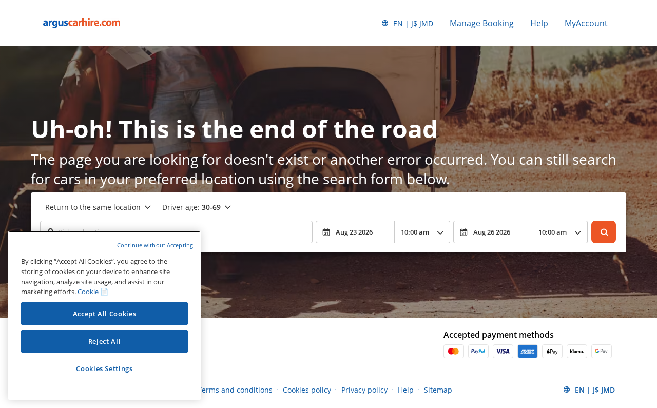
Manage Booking (482, 23)
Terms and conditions (235, 390)
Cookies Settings (104, 368)
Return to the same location (93, 207)
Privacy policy (364, 390)
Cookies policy (307, 390)
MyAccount (586, 23)
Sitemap (438, 390)
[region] (104, 315)
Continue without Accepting (155, 245)
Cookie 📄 (93, 291)
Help (539, 23)
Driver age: (191, 207)
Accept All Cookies (105, 313)
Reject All (104, 341)
